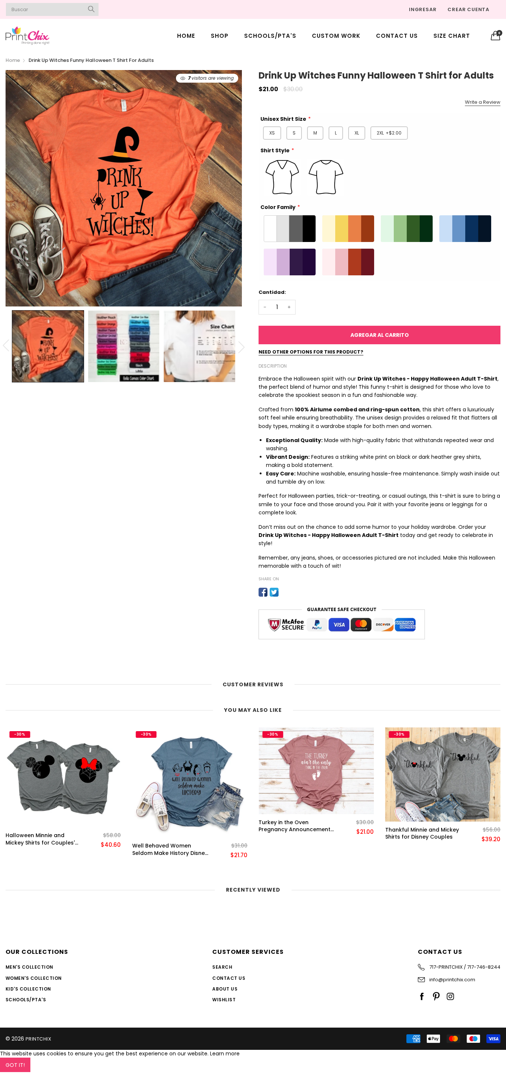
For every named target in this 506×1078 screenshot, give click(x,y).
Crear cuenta (468, 9)
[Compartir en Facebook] (263, 592)
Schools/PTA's (270, 36)
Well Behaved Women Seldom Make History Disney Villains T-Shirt (170, 849)
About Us (224, 989)
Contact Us (397, 36)
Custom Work (336, 36)
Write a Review (482, 102)
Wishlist (224, 999)
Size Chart (451, 36)
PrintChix (38, 1038)
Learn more (225, 1053)
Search (222, 967)
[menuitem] (186, 35)
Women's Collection (34, 978)
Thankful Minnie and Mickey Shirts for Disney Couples (422, 833)
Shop (220, 36)
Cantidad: (272, 292)
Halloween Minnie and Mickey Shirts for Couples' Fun (40, 839)
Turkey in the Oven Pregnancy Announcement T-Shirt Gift (294, 826)
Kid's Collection (28, 989)
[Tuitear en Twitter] (274, 592)
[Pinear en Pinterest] (285, 592)
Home (186, 36)
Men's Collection (29, 967)
